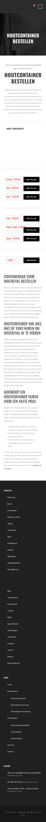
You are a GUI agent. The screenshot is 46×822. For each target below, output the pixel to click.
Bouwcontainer (16, 738)
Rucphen (10, 643)
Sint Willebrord (13, 569)
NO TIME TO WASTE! (14, 782)
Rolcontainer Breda (18, 698)
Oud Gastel (11, 637)
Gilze (9, 537)
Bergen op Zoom (13, 517)
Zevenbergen (12, 597)
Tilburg (10, 523)
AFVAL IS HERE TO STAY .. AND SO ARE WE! (22, 788)
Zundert (10, 610)
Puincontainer (16, 732)
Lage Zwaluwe (12, 624)
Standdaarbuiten (13, 563)
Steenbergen (12, 630)
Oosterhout (11, 530)
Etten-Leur (11, 497)
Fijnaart (10, 656)
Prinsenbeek (12, 604)
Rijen (9, 591)
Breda (9, 504)
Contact (10, 751)
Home (9, 684)
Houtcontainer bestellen (20, 725)
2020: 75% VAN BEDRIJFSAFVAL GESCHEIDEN (23, 773)
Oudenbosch (12, 543)
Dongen (10, 550)
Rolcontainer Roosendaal (20, 711)
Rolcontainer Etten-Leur (20, 705)
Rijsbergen (11, 556)
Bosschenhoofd (13, 663)
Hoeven (10, 650)
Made (9, 617)
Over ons (10, 745)
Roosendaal (11, 510)
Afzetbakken (12, 718)
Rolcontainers (12, 691)
